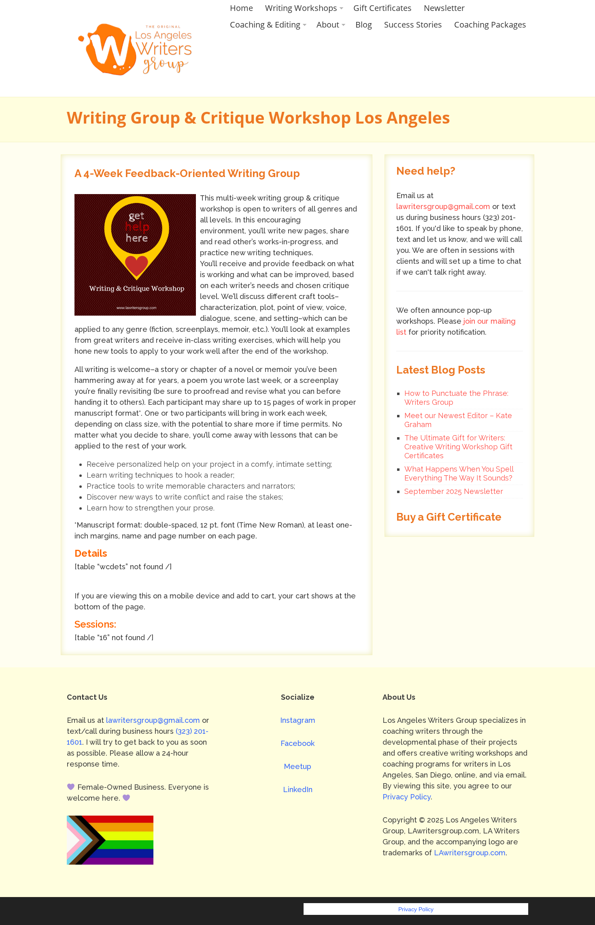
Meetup (297, 766)
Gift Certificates (382, 7)
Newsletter (444, 7)
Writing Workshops (301, 7)
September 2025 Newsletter (453, 491)
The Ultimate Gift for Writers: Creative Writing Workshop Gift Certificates (458, 447)
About (328, 24)
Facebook (297, 743)
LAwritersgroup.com (470, 852)
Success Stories (413, 24)
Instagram (297, 720)
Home (241, 7)
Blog (363, 24)
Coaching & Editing (265, 24)
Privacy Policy (406, 797)
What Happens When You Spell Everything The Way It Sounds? (458, 473)
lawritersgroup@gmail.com (443, 206)
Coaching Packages (490, 24)
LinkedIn (297, 789)
